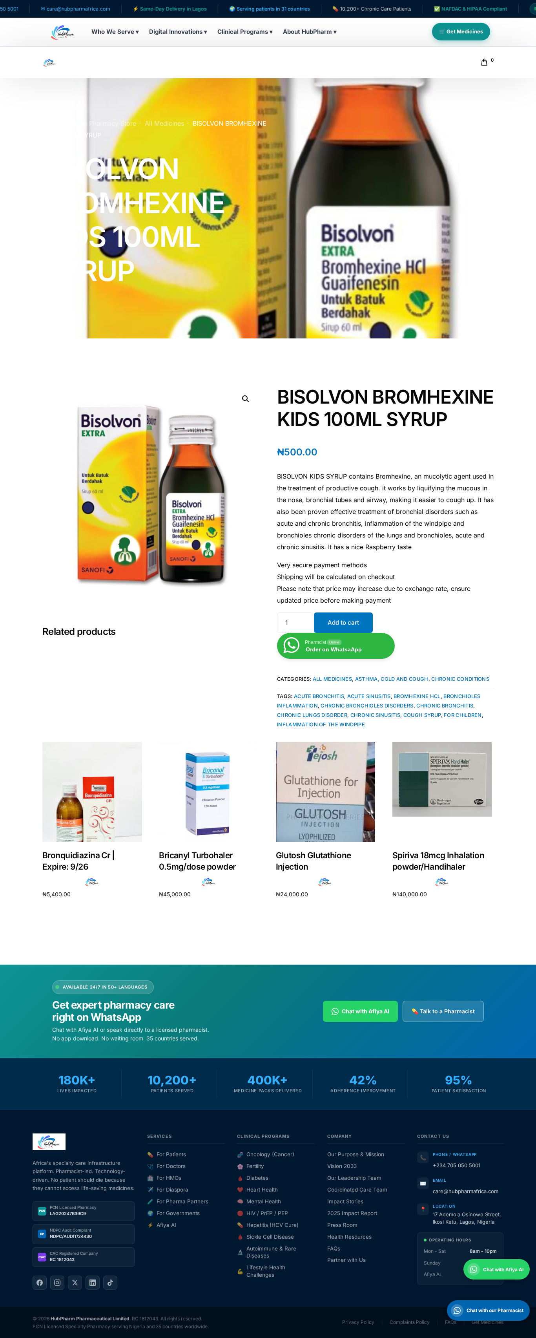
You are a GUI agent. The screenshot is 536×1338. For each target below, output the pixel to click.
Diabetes (252, 1178)
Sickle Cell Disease (265, 1237)
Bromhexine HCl (417, 696)
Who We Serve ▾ (115, 31)
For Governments (173, 1213)
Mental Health (259, 1201)
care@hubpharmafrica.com (465, 1191)
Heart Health (257, 1189)
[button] (246, 399)
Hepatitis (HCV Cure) (268, 1225)
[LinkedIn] (93, 1283)
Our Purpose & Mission (355, 1154)
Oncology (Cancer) (265, 1154)
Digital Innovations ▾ (178, 31)
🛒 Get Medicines (461, 31)
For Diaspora (167, 1189)
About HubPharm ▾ (310, 31)
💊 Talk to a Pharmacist (443, 1011)
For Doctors (166, 1166)
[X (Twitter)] (75, 1283)
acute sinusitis (369, 696)
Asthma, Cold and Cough (391, 679)
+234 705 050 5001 (456, 1165)
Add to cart (343, 622)
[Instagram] (57, 1283)
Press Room (342, 1225)
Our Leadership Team (354, 1178)
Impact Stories (345, 1201)
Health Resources (349, 1237)
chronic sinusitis (375, 715)
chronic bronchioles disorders (367, 706)
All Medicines (332, 679)
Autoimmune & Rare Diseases (266, 1252)
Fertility (250, 1166)
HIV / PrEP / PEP (262, 1213)
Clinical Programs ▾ (245, 31)
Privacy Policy (358, 1322)
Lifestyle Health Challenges (261, 1271)
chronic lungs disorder (312, 715)
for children (463, 715)
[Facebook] (40, 1283)
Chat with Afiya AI (365, 1011)
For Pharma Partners (177, 1201)
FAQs (333, 1248)
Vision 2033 (342, 1166)
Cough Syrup (422, 715)
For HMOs (164, 1178)
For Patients (166, 1154)
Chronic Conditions (460, 679)
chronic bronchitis (444, 706)
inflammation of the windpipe (321, 724)
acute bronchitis (319, 696)
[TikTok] (110, 1283)
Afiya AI (161, 1225)
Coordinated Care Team (357, 1189)
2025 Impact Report (352, 1213)
